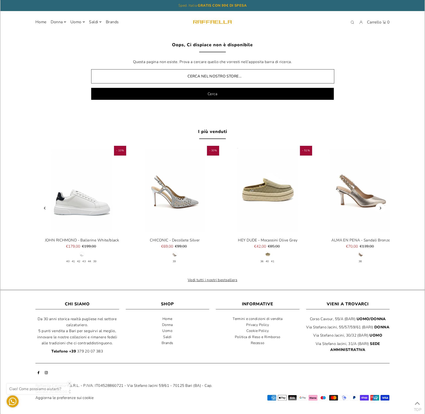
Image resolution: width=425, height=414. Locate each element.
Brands (167, 343)
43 (84, 261)
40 (68, 261)
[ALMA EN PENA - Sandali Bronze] (361, 190)
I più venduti (212, 132)
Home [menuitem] (40, 22)
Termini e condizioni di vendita (257, 318)
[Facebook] (38, 373)
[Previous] (45, 208)
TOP (417, 408)
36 (262, 261)
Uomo (75, 22)
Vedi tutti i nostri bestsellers (212, 280)
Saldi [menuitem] (93, 22)
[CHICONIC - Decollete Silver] (175, 190)
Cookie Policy (257, 330)
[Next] (380, 208)
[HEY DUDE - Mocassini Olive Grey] (268, 190)
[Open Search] (352, 22)
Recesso (258, 343)
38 (360, 261)
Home (167, 318)
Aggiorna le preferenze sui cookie (64, 397)
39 (95, 261)
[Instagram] (46, 373)
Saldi (167, 337)
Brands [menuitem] (112, 22)
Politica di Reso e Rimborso (257, 337)
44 (89, 261)
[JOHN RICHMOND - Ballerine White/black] (82, 190)
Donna (57, 22)
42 (78, 261)
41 (73, 261)
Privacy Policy (257, 324)
